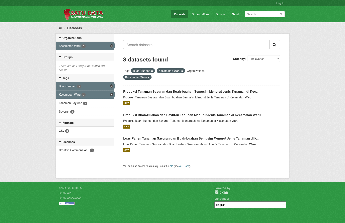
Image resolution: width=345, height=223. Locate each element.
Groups (220, 14)
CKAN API (65, 193)
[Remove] (152, 70)
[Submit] (281, 14)
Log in (280, 3)
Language (221, 198)
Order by (239, 59)
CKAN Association (70, 198)
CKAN (221, 192)
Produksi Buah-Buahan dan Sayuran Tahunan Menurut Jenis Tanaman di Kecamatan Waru (192, 115)
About (235, 14)
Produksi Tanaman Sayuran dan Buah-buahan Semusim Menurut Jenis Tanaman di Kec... (190, 91)
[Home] (60, 27)
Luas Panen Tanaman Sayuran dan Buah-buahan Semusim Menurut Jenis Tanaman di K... (191, 138)
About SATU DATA (70, 188)
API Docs (184, 165)
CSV (126, 103)
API (171, 165)
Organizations (200, 14)
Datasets (179, 14)
